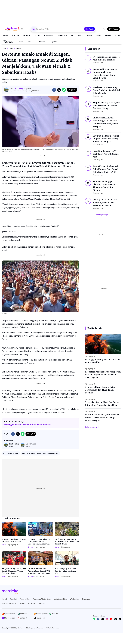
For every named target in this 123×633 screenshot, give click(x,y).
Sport (108, 36)
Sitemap (41, 603)
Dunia (80, 36)
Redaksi (13, 599)
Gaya (89, 36)
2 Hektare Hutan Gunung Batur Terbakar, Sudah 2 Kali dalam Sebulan (67, 541)
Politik (15, 36)
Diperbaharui (24, 91)
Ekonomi (27, 36)
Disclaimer (86, 599)
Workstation (74, 599)
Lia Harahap (18, 89)
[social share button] (54, 90)
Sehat (98, 36)
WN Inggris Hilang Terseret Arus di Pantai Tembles (14, 540)
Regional (53, 41)
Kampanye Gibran (10, 453)
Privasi (22, 603)
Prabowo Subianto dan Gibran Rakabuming (40, 453)
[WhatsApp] (94, 619)
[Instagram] (107, 619)
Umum (20, 41)
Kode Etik (31, 603)
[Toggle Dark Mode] (103, 29)
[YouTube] (111, 619)
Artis (37, 36)
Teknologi (62, 36)
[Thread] (120, 619)
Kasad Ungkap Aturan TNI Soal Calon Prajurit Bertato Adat (66, 570)
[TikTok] (115, 619)
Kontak (4, 599)
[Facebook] (98, 619)
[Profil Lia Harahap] (6, 89)
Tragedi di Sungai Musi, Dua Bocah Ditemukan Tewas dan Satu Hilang (14, 570)
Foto (117, 36)
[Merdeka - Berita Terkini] (14, 29)
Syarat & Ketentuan (9, 603)
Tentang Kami (24, 599)
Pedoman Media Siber (42, 599)
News (6, 36)
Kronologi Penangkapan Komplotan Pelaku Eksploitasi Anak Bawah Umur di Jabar (39, 541)
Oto (72, 36)
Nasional (31, 41)
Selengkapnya (102, 214)
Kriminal (42, 41)
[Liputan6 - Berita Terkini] (10, 591)
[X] (102, 619)
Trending (48, 36)
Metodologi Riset (60, 599)
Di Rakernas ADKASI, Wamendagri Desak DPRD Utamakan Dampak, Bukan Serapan (39, 570)
